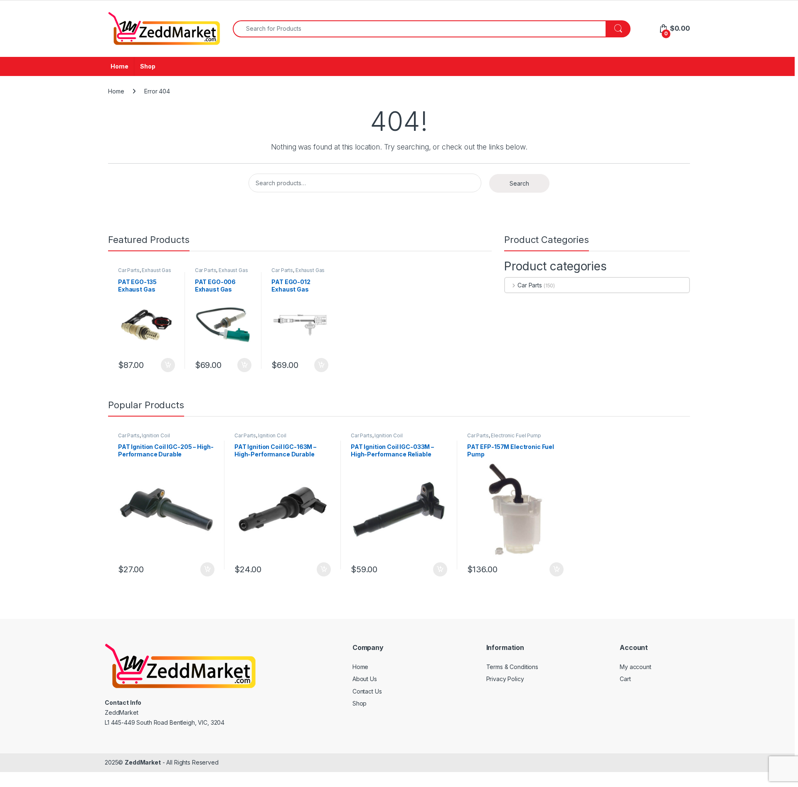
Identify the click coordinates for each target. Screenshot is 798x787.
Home (119, 66)
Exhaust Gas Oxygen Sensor (144, 273)
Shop (147, 66)
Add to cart (168, 365)
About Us (364, 678)
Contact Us (367, 691)
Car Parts (129, 270)
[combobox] (419, 28)
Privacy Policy (505, 678)
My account (635, 666)
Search (519, 183)
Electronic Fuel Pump (516, 435)
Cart (625, 678)
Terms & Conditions (512, 666)
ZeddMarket (143, 762)
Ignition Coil (156, 435)
